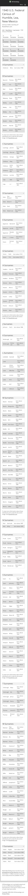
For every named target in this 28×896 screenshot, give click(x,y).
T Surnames (20, 45)
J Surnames (13, 40)
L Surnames (13, 50)
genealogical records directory (10, 872)
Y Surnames (20, 54)
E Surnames (5, 54)
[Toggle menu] (25, 4)
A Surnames (5, 36)
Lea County (16, 30)
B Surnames (5, 40)
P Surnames (20, 36)
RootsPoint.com (12, 138)
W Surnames (20, 50)
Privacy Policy (5, 894)
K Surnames (13, 45)
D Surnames (5, 50)
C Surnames (5, 45)
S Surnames (20, 40)
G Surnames (5, 59)
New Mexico (9, 30)
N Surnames (13, 59)
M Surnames (13, 54)
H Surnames (13, 36)
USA (3, 30)
